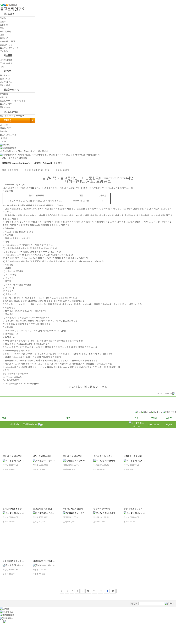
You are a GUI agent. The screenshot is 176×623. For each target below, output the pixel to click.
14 (113, 591)
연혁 (2, 28)
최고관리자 (19, 460)
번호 (4, 418)
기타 (2, 66)
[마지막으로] (118, 591)
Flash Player (24, 151)
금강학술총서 (6, 82)
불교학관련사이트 (8, 135)
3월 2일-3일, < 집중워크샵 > (76, 508)
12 (101, 591)
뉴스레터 (4, 131)
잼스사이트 (5, 78)
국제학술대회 (6, 60)
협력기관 (4, 38)
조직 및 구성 (5, 31)
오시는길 (4, 51)
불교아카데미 (6, 104)
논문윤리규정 (6, 44)
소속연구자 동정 (7, 41)
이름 (136, 418)
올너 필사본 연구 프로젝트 (12, 116)
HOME (3, 158)
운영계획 (4, 94)
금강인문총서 (6, 85)
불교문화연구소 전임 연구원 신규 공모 (50, 508)
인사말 (3, 18)
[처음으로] (56, 591)
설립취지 (4, 21)
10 (88, 591)
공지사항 (4, 125)
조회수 (169, 418)
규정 (2, 34)
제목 (68, 418)
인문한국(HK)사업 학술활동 (12, 100)
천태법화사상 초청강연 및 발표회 (18, 508)
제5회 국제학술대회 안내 (44, 456)
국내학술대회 (6, 63)
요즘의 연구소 (6, 128)
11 (94, 591)
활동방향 (4, 25)
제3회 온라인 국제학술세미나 (23, 424)
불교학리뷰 (5, 75)
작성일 (154, 418)
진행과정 (4, 97)
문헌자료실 (5, 107)
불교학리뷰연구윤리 (9, 48)
